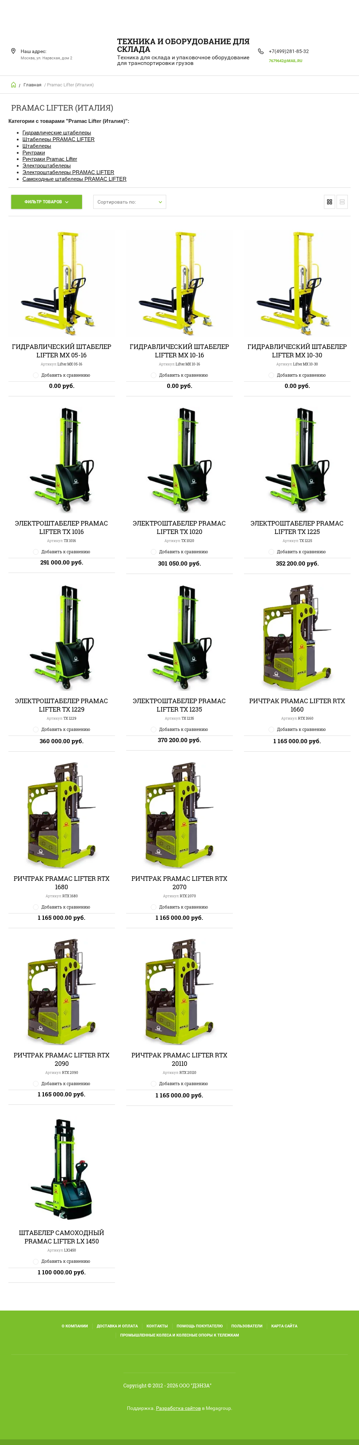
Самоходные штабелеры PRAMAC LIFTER (74, 179)
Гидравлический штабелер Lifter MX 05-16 (61, 350)
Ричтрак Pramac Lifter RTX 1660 (297, 705)
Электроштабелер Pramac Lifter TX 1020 (179, 527)
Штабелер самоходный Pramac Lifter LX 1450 (61, 1236)
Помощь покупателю (200, 1326)
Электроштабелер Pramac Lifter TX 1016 (61, 527)
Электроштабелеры (46, 166)
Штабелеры (36, 146)
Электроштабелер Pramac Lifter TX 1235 (179, 705)
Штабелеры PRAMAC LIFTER (58, 139)
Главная (32, 84)
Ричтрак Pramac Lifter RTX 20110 (179, 1059)
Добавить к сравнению (65, 375)
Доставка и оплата (117, 1326)
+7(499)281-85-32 (289, 51)
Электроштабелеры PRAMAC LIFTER (68, 172)
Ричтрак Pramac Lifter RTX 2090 (61, 1059)
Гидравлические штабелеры (56, 133)
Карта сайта (284, 1326)
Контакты (157, 1326)
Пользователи (247, 1326)
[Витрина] (329, 202)
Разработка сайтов (178, 1408)
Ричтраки (33, 153)
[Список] (342, 202)
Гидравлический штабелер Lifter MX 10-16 (179, 350)
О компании (75, 1326)
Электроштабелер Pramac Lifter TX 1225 (297, 527)
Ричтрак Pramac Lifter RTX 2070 (179, 882)
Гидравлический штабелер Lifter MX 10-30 (297, 350)
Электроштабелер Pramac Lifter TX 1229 (61, 705)
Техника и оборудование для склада (183, 45)
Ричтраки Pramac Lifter (49, 159)
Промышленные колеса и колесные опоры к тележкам (179, 1335)
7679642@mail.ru (285, 61)
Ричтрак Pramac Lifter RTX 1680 (61, 882)
